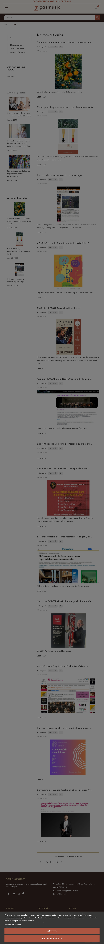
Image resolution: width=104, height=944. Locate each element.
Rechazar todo (52, 938)
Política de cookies (12, 925)
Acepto (52, 931)
